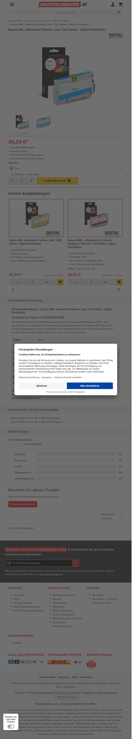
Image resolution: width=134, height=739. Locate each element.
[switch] (11, 727)
